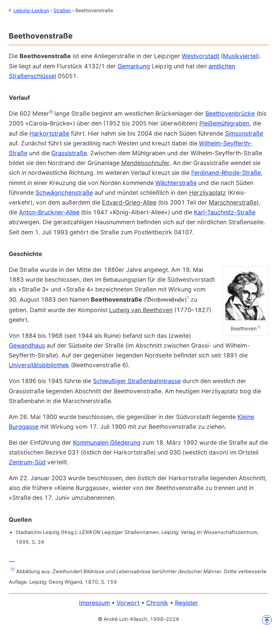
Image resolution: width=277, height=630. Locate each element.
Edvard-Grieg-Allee (129, 202)
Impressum (94, 602)
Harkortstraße (49, 133)
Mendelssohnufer (145, 162)
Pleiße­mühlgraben (224, 123)
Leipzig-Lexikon (31, 10)
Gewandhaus (27, 345)
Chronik (157, 602)
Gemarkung (134, 66)
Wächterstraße (176, 182)
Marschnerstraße (233, 202)
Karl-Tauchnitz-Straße (224, 212)
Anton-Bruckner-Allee (49, 212)
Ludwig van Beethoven (141, 309)
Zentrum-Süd (27, 462)
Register (186, 602)
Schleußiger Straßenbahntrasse (137, 380)
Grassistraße (69, 153)
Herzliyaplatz (207, 192)
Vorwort (128, 602)
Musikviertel (240, 56)
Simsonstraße (244, 133)
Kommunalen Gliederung (107, 442)
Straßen (62, 10)
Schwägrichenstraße (64, 192)
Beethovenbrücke (230, 113)
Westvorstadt (200, 56)
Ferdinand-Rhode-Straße (226, 172)
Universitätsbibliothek (39, 365)
